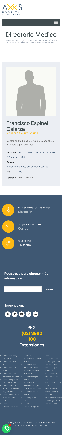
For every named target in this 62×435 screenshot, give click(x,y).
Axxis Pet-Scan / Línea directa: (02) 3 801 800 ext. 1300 (32, 386)
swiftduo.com (41, 425)
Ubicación (11, 152)
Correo (10, 162)
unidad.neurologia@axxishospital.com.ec (27, 166)
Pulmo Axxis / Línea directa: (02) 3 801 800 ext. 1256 (53, 401)
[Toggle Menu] (56, 22)
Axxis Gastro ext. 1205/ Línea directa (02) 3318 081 (11, 389)
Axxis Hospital (30, 422)
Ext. (8, 171)
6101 (21, 171)
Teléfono (11, 177)
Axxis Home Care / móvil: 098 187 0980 (11, 398)
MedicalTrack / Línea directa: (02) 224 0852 (52, 392)
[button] (6, 428)
